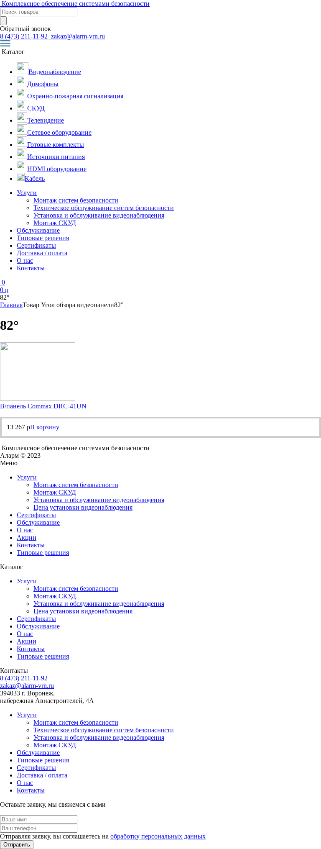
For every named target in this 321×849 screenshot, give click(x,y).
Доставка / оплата (42, 252)
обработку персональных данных (158, 836)
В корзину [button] (44, 427)
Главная (11, 304)
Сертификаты (36, 245)
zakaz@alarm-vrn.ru (77, 36)
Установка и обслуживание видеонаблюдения (98, 215)
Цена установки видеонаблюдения (82, 507)
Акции (26, 537)
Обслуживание (38, 230)
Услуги (27, 192)
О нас (25, 260)
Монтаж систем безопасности (75, 200)
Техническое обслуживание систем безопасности (103, 207)
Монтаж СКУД (54, 222)
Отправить (16, 844)
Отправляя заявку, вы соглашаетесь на (103, 836)
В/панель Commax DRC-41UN (43, 406)
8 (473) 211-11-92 (24, 36)
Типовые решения (43, 237)
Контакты (31, 268)
